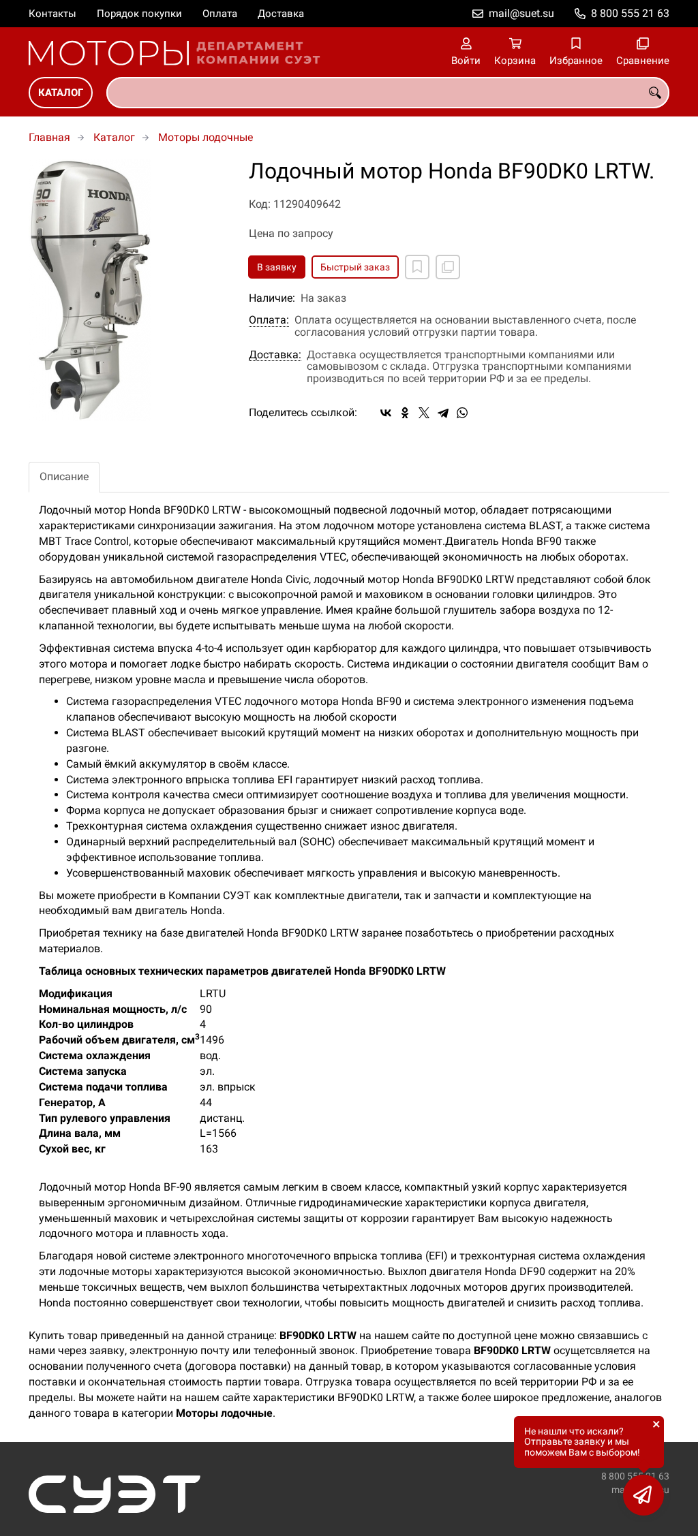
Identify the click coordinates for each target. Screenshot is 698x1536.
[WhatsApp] (462, 413)
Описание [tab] (64, 476)
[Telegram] (443, 413)
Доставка (281, 13)
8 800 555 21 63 (630, 13)
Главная (49, 137)
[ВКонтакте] (386, 413)
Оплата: (269, 320)
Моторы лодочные (205, 137)
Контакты (52, 13)
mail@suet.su (521, 13)
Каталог (60, 93)
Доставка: (275, 355)
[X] (424, 413)
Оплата (219, 13)
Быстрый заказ (355, 267)
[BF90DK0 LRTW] (128, 290)
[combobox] (387, 92)
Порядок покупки (139, 13)
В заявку (277, 267)
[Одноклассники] (405, 413)
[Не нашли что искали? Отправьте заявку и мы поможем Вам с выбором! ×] (643, 1495)
